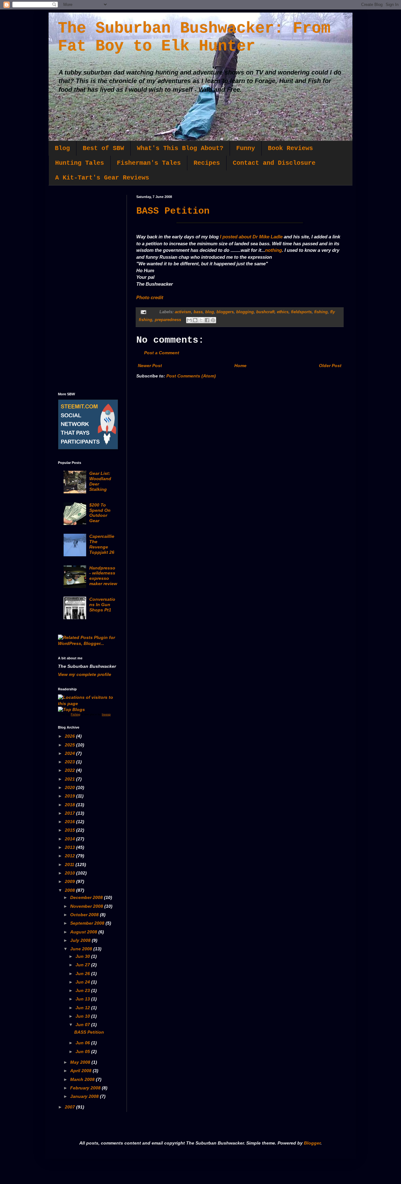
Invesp (106, 714)
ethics (283, 312)
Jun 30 (83, 956)
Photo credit (149, 297)
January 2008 (85, 1096)
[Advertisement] (87, 289)
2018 (70, 804)
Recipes (207, 163)
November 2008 (87, 906)
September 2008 (88, 923)
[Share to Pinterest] (213, 320)
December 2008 (87, 897)
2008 (70, 890)
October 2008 (85, 914)
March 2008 (83, 1079)
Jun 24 (83, 981)
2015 (70, 830)
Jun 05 (83, 1051)
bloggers (225, 312)
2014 (70, 838)
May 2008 (80, 1062)
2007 (70, 1106)
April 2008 (81, 1070)
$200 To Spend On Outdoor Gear (100, 512)
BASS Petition (173, 211)
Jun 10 (83, 1016)
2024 (70, 753)
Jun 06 (83, 1042)
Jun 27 (83, 964)
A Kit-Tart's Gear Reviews (102, 177)
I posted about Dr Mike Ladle (251, 236)
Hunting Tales (79, 163)
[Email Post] (143, 312)
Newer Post (150, 365)
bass (198, 312)
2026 (70, 736)
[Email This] (189, 320)
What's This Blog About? (180, 148)
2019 (70, 795)
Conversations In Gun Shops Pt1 (102, 604)
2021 (70, 779)
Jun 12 (83, 1007)
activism (183, 312)
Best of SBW (103, 148)
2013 (70, 847)
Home (240, 365)
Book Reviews (290, 148)
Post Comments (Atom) (191, 375)
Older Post (330, 365)
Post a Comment (161, 352)
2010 (70, 872)
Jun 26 (83, 973)
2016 (70, 821)
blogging (245, 312)
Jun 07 (83, 1024)
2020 (70, 787)
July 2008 (81, 940)
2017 (70, 813)
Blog (62, 148)
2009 (70, 881)
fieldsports (301, 312)
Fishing (75, 714)
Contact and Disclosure (274, 163)
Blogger (312, 1142)
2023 (70, 761)
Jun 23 (83, 990)
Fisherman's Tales (149, 163)
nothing (273, 250)
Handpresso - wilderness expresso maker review (103, 575)
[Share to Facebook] (207, 320)
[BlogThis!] (195, 320)
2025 (70, 744)
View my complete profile (84, 674)
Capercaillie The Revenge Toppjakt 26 (101, 544)
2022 (70, 770)
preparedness (168, 320)
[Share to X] (201, 320)
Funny (245, 148)
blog (209, 312)
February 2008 (86, 1087)
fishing (321, 312)
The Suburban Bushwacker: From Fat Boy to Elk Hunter (194, 37)
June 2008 (81, 948)
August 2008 (84, 931)
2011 (70, 864)
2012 (70, 855)
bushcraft (265, 312)
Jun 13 (83, 998)
